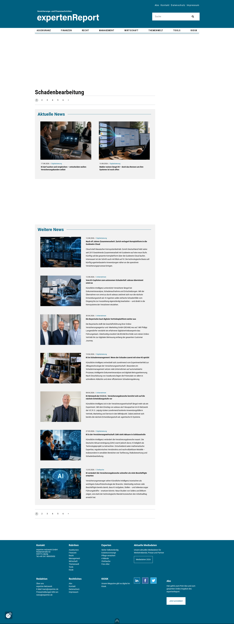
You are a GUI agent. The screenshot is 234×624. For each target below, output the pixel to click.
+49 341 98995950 (47, 556)
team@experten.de (50, 589)
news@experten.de (44, 595)
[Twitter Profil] (153, 581)
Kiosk (103, 586)
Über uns (40, 583)
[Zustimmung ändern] (8, 615)
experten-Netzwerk (44, 586)
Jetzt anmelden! (176, 601)
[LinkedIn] (137, 581)
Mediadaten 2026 (143, 559)
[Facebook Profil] (145, 581)
